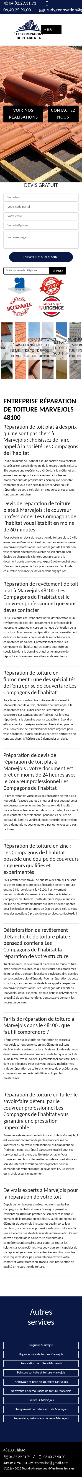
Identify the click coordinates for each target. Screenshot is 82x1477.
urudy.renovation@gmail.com (46, 1463)
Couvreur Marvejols (41, 1400)
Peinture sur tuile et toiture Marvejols (41, 1372)
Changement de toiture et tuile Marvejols (41, 1409)
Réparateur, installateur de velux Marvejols (41, 1418)
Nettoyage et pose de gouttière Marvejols (41, 1382)
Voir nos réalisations (23, 114)
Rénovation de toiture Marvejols (41, 1363)
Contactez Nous (63, 114)
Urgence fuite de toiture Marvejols (41, 1354)
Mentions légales (61, 1468)
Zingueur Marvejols (41, 1345)
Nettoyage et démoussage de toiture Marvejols (41, 1391)
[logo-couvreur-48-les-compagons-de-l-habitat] (29, 29)
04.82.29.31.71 (22, 3)
